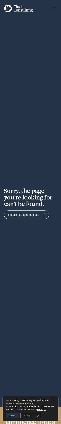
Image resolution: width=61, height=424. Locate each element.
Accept (12, 415)
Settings (27, 415)
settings (41, 409)
